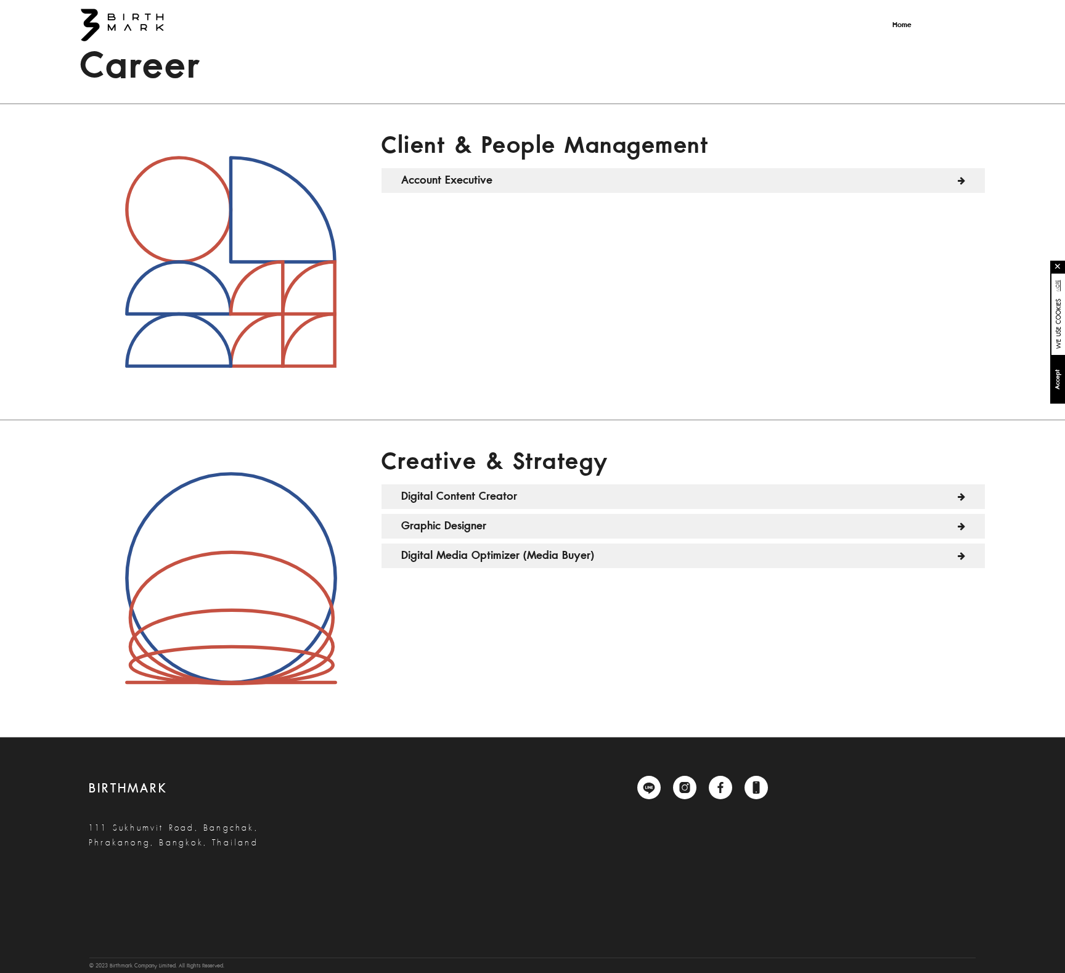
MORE (1058, 285)
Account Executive (446, 180)
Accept (1058, 379)
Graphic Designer (443, 526)
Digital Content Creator (459, 496)
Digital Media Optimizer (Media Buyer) (497, 555)
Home (902, 25)
